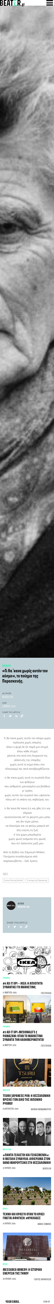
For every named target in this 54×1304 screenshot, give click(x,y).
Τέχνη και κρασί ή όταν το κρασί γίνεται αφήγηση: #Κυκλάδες (23, 1216)
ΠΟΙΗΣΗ (6, 665)
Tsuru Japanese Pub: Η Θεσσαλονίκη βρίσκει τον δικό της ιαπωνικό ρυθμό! (26, 1099)
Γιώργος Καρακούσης (42, 1279)
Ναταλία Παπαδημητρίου (41, 1109)
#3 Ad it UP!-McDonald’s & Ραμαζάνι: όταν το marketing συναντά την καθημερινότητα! (23, 1036)
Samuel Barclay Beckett (13, 880)
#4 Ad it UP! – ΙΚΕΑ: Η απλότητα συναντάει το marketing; (23, 985)
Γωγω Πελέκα (46, 993)
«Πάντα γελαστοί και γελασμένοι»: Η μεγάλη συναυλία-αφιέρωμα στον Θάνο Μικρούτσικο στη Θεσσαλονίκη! (27, 1159)
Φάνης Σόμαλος (44, 1224)
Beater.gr (7, 697)
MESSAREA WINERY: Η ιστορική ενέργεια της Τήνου (22, 1271)
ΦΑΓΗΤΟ (6, 1090)
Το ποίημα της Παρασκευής (37, 880)
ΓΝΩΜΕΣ (6, 978)
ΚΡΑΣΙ (5, 1209)
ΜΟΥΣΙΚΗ (7, 1149)
